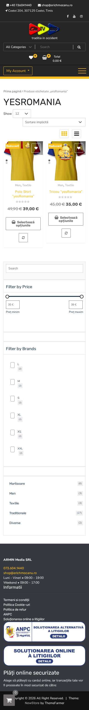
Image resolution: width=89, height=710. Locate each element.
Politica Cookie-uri (16, 605)
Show (7, 114)
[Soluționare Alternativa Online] (44, 655)
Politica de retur (14, 610)
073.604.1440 (13, 568)
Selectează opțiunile (25, 223)
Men (18, 185)
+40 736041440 (20, 5)
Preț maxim (76, 312)
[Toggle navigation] (82, 70)
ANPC (7, 614)
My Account (16, 70)
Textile (26, 185)
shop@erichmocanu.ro (56, 5)
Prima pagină (12, 91)
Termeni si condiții (16, 600)
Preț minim (12, 312)
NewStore (32, 703)
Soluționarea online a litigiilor (23, 619)
